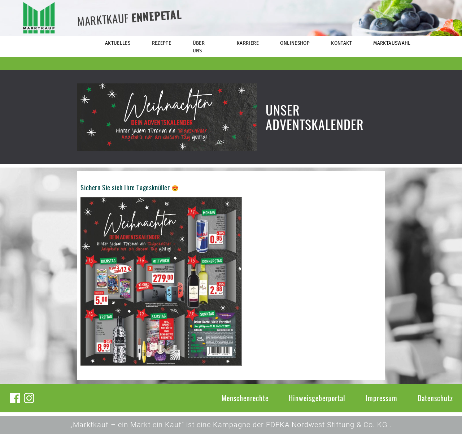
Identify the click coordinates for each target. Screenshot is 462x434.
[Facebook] (15, 398)
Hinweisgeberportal (317, 397)
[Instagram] (29, 398)
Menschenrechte (245, 397)
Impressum (381, 397)
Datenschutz (435, 397)
